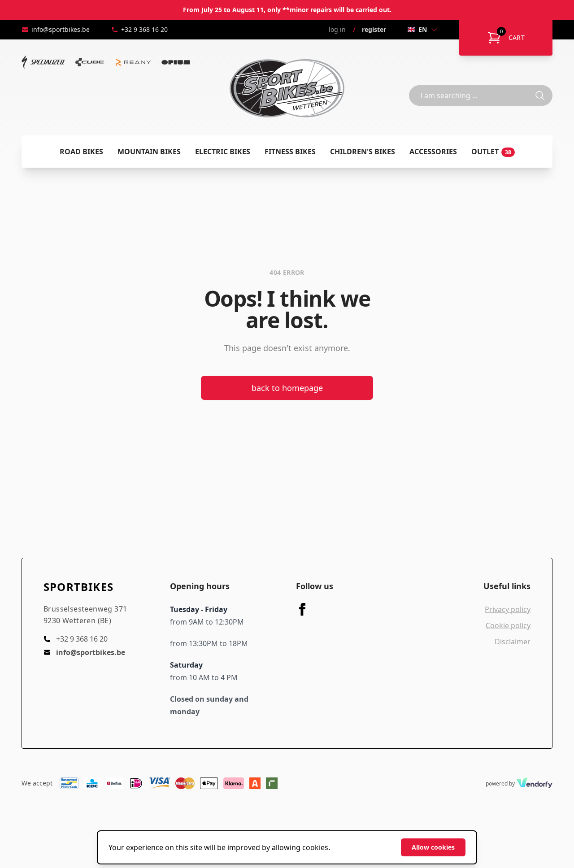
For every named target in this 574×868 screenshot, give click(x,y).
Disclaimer (513, 642)
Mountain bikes (149, 151)
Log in (337, 29)
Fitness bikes (290, 151)
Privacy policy (508, 609)
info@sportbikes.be (60, 29)
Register (374, 29)
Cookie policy (508, 625)
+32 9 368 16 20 (144, 29)
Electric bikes (222, 151)
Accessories (433, 151)
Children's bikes (362, 151)
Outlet (491, 151)
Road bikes (81, 151)
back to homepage (287, 387)
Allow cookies (433, 847)
